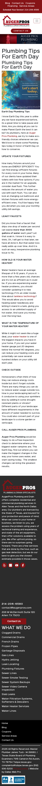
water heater (20, 337)
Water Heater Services (15, 706)
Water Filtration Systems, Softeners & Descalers (17, 700)
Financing (13, 6)
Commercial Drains (13, 637)
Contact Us (18, 3)
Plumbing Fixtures (13, 669)
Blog (7, 3)
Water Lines (9, 711)
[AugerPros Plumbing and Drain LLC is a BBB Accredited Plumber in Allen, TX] (21, 780)
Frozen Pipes (10, 646)
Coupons (30, 3)
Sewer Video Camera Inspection (14, 688)
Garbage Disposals (13, 651)
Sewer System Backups (16, 682)
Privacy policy (20, 769)
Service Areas (26, 6)
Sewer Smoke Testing (15, 678)
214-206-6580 (32, 10)
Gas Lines (8, 655)
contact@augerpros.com (16, 608)
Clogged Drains (11, 633)
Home (5, 723)
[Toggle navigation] (37, 20)
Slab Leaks (8, 694)
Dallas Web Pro (13, 772)
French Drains (10, 642)
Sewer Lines (9, 673)
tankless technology (25, 296)
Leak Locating (10, 664)
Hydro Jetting (10, 660)
